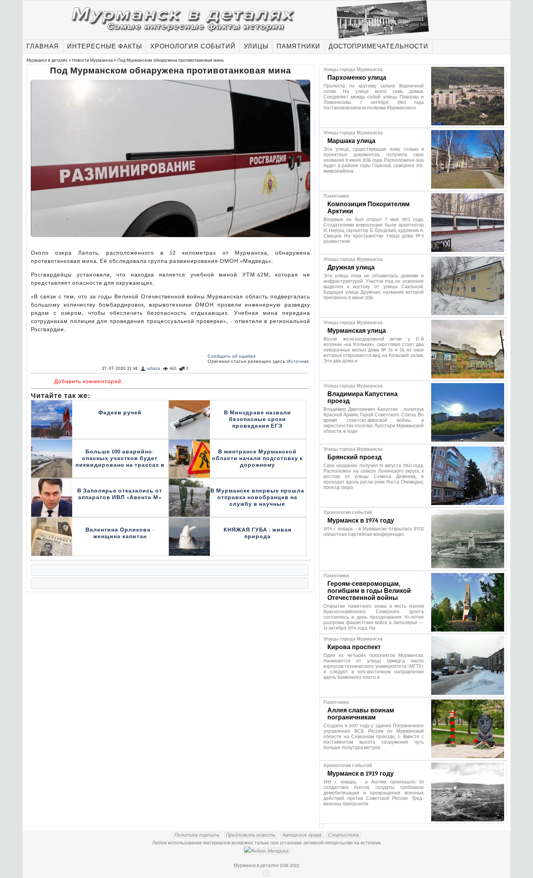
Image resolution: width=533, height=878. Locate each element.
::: (266, 873)
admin (153, 368)
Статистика (343, 835)
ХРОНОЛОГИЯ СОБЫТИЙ (193, 46)
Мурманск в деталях (47, 60)
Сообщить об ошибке (232, 356)
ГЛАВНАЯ (43, 46)
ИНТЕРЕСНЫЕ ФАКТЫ (104, 46)
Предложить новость (250, 835)
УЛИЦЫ (256, 46)
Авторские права (302, 835)
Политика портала (196, 835)
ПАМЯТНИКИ (298, 46)
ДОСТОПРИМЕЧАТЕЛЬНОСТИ (378, 46)
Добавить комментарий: (88, 381)
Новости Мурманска (92, 60)
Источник (298, 361)
